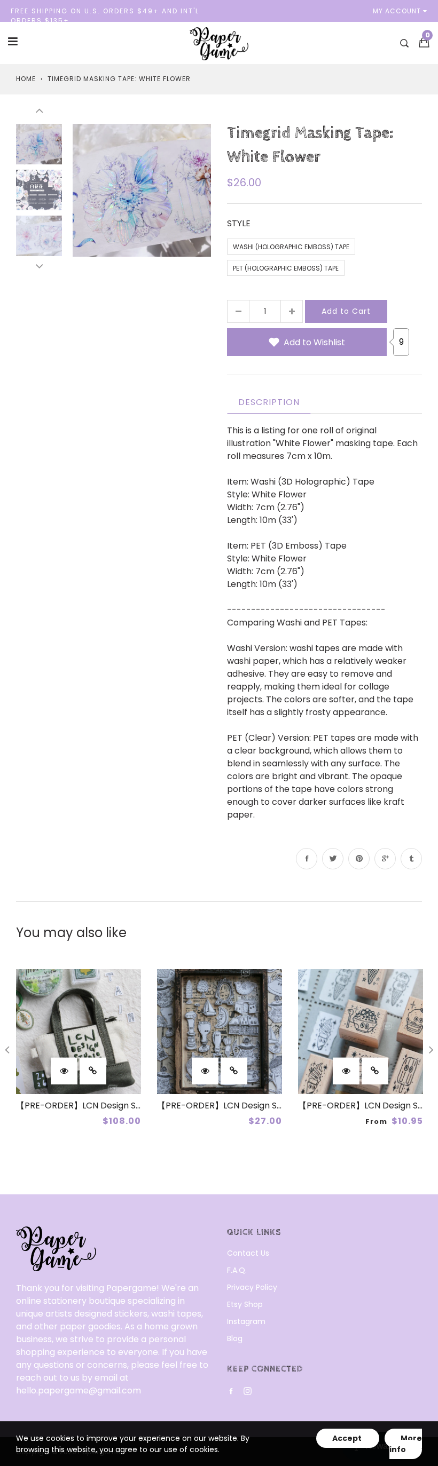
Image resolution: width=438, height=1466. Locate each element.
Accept (347, 1438)
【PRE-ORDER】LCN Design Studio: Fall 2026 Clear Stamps (277, 1105)
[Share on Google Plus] (385, 858)
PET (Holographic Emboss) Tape (286, 268)
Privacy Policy (252, 1287)
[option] (142, 190)
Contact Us (248, 1253)
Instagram (246, 1321)
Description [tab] (269, 402)
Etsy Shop (245, 1304)
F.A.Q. (237, 1270)
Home (26, 78)
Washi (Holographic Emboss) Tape (291, 246)
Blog (235, 1338)
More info (405, 1444)
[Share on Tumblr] (411, 858)
